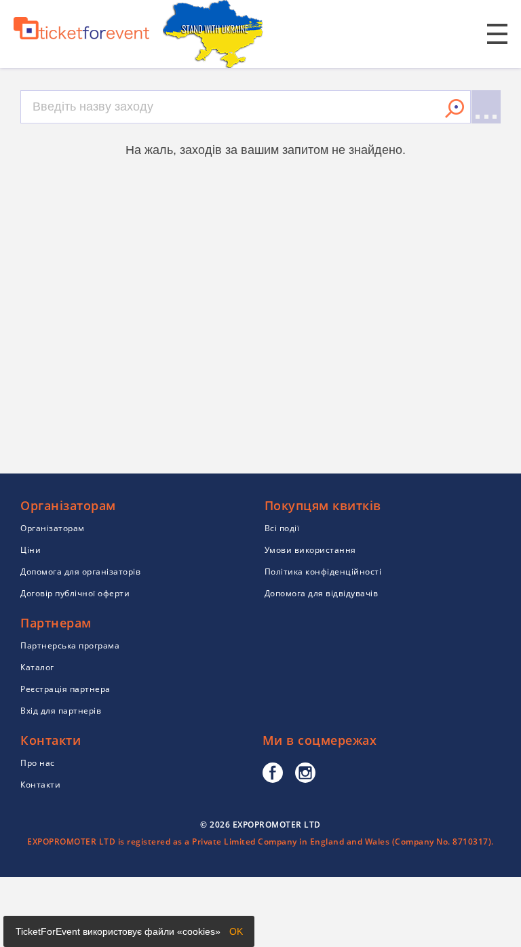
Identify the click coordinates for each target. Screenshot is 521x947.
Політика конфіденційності (323, 571)
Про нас (37, 763)
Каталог (37, 667)
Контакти (40, 784)
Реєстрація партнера (65, 689)
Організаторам (52, 528)
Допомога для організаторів (80, 571)
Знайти (454, 108)
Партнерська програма (69, 645)
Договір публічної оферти (75, 593)
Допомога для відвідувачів (322, 593)
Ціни (30, 550)
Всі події (282, 528)
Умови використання (310, 550)
